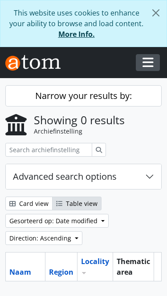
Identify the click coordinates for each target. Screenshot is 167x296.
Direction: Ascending (41, 238)
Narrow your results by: (83, 96)
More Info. (76, 34)
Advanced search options (65, 176)
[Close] (156, 12)
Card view (33, 203)
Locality (95, 261)
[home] (36, 62)
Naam (20, 272)
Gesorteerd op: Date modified (54, 221)
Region (61, 272)
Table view (81, 203)
